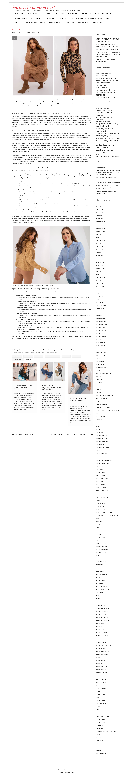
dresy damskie (100, 380)
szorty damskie (101, 679)
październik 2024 (101, 265)
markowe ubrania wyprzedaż (103, 121)
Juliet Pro (61, 772)
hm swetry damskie (103, 83)
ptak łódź (112, 128)
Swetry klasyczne (101, 666)
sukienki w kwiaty (101, 648)
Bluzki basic (99, 315)
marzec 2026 (100, 212)
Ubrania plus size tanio (44, 350)
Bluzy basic (99, 339)
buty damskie (100, 364)
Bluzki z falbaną (101, 333)
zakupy (98, 744)
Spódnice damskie (101, 574)
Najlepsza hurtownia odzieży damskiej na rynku (86, 18)
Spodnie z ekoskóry (102, 586)
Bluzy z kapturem (101, 355)
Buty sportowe (101, 367)
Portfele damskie (101, 546)
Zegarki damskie (101, 753)
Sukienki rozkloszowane (103, 645)
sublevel (98, 596)
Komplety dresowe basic (104, 460)
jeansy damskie (100, 417)
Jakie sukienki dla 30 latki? (102, 104)
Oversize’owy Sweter (22, 325)
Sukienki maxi (100, 623)
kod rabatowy (100, 432)
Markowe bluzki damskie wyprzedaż (104, 117)
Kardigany (99, 426)
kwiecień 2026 (100, 209)
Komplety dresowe (102, 457)
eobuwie (98, 389)
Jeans (97, 413)
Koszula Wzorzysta (21, 329)
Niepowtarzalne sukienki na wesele (107, 515)
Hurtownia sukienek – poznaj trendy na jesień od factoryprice (70, 434)
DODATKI (98, 376)
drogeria (99, 383)
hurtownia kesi (102, 88)
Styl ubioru (99, 592)
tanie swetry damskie (18, 359)
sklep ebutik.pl (102, 133)
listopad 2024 (100, 262)
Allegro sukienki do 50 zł (105, 73)
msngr (97, 126)
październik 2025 (101, 228)
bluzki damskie (85, 185)
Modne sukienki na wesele (104, 512)
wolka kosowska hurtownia (105, 146)
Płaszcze (98, 534)
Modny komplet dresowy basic (34, 353)
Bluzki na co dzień (101, 327)
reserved (98, 555)
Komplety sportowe (102, 466)
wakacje (98, 737)
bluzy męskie (100, 349)
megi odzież (101, 124)
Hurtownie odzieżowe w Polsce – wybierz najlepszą (106, 60)
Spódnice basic (100, 571)
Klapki (98, 429)
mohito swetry (112, 124)
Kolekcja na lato (101, 438)
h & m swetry (114, 80)
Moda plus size (100, 509)
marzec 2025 (100, 249)
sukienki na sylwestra (103, 639)
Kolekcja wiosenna (102, 441)
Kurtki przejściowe (102, 478)
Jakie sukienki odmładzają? (102, 106)
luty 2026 (99, 216)
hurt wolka (108, 102)
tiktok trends (100, 694)
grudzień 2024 (100, 259)
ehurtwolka (98, 80)
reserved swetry (101, 131)
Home (97, 401)
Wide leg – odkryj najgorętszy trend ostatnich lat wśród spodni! (52, 387)
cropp (98, 370)
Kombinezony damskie (103, 447)
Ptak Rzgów (101, 128)
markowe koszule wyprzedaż (52, 356)
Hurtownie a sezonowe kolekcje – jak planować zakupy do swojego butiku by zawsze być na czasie (108, 39)
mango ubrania (101, 115)
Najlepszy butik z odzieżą (103, 13)
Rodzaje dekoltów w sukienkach (56, 18)
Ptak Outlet (105, 126)
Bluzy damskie (86, 13)
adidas (98, 293)
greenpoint (106, 80)
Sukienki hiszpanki (101, 614)
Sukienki (98, 599)
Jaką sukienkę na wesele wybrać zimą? (108, 49)
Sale (97, 558)
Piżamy (98, 531)
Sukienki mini (100, 629)
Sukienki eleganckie (102, 611)
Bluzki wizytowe (101, 330)
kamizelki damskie (101, 423)
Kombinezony (100, 444)
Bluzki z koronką (101, 336)
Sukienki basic (100, 602)
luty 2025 (99, 253)
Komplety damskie (101, 454)
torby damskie (100, 700)
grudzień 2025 (100, 222)
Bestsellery (99, 302)
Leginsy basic (100, 494)
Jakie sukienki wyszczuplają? (102, 108)
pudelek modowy (54, 22)
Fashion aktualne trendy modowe (107, 395)
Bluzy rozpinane (101, 352)
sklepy (20, 29)
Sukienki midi (100, 626)
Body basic (99, 358)
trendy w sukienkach (102, 713)
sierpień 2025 (100, 234)
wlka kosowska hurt (101, 143)
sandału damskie (101, 562)
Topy (97, 697)
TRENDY (42, 22)
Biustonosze (100, 309)
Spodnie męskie (100, 583)
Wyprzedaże (100, 741)
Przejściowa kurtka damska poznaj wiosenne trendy (24, 386)
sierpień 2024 (100, 271)
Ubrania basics (100, 719)
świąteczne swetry (102, 161)
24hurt (97, 73)
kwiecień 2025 (100, 246)
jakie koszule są (39, 356)
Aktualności (18, 22)
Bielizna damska (97, 22)
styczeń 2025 (100, 256)
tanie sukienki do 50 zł (114, 135)
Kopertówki (100, 469)
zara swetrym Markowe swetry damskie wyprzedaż (108, 158)
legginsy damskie (101, 488)
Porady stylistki (31, 22)
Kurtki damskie (73, 13)
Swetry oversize (101, 670)
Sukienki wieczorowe (102, 651)
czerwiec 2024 (100, 277)
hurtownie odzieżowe (103, 407)
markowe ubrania (101, 119)
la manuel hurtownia (105, 112)
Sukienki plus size (101, 642)
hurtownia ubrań (100, 102)
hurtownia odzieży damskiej (70, 220)
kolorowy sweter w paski (104, 110)
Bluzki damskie (46, 13)
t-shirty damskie (101, 688)
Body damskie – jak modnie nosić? (25, 434)
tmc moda (115, 138)
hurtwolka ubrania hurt (33, 7)
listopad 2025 (100, 225)
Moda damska (100, 503)
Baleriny (98, 299)
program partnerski (102, 549)
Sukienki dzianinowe (102, 608)
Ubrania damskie (101, 722)
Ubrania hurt (18, 13)
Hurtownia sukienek (102, 404)
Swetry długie (100, 663)
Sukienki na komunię (102, 636)
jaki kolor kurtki (28, 356)
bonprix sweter (101, 76)
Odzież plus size (69, 22)
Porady (98, 540)
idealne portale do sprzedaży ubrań (107, 410)
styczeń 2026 (100, 219)
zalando (97, 154)
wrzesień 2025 (100, 231)
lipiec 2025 (99, 237)
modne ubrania (66, 356)
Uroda (98, 734)
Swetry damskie (60, 13)
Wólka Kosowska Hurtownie (105, 151)
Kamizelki (99, 420)
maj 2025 (98, 243)
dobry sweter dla (17, 356)
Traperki (98, 707)
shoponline (99, 565)
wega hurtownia (111, 140)
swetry (98, 657)
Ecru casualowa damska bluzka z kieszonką (78, 399)
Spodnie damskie (83, 22)
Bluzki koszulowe (101, 324)
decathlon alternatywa (103, 373)
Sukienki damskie (32, 13)
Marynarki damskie (102, 497)
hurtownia (101, 85)
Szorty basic (100, 676)
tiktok (98, 691)
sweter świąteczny (102, 136)
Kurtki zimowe (100, 484)
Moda (107, 18)
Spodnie (98, 577)
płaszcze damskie (101, 537)
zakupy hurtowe (101, 747)
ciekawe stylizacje (25, 288)
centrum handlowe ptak (107, 78)
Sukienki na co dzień (102, 633)
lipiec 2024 (99, 274)
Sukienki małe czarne (102, 620)
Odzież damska (100, 521)
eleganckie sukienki (102, 386)
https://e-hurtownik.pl (79, 205)
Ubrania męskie (100, 728)
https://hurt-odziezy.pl (84, 220)
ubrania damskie (100, 140)
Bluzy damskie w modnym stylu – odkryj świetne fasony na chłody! (107, 45)
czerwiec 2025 (100, 240)
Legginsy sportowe (102, 491)
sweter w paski (114, 133)
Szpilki (98, 685)
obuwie (98, 518)
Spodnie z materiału (102, 589)
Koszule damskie (101, 472)
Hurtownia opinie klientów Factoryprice (27, 18)
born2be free (100, 361)
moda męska (100, 506)
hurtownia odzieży (105, 90)
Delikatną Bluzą (30, 295)
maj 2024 (98, 280)
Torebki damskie (101, 704)
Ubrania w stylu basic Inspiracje (106, 731)
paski (97, 528)
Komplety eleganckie (102, 463)
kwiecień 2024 (100, 283)
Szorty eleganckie (101, 682)
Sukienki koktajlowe (102, 617)
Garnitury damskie (102, 398)
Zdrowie (98, 750)
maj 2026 (98, 206)
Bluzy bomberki (100, 343)
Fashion (98, 392)
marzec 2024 (100, 286)
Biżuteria (99, 312)
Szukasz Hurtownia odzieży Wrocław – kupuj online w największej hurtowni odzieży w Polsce (108, 54)
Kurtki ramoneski (101, 481)
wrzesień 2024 (100, 268)
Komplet (98, 451)
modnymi (29, 220)
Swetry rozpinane (101, 673)
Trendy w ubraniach (102, 716)
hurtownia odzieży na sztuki (105, 98)
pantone (98, 525)
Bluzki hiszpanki (101, 321)
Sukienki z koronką (102, 654)
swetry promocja (77, 356)
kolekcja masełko (101, 435)
